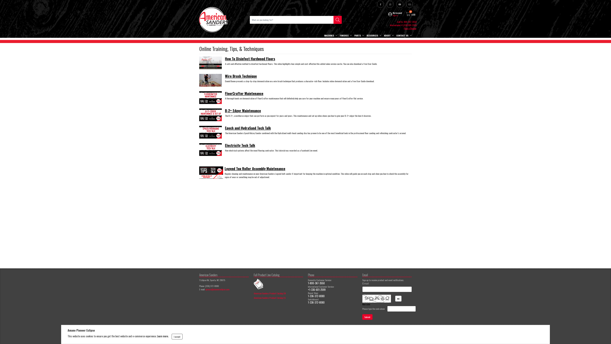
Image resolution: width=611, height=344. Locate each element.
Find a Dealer (410, 29)
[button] (390, 14)
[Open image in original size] (213, 19)
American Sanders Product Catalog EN (270, 293)
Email (365, 283)
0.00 (413, 14)
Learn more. (163, 336)
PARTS (357, 35)
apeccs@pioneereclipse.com (217, 289)
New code (366, 304)
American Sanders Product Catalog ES (270, 297)
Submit (367, 317)
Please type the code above (373, 308)
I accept (177, 336)
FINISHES (344, 35)
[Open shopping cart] (408, 14)
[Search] (338, 20)
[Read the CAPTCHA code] (398, 298)
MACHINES (329, 35)
